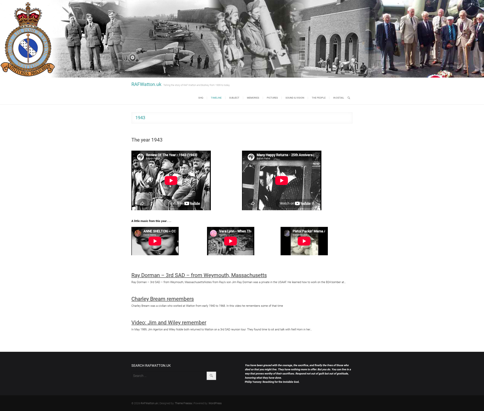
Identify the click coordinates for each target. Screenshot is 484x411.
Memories (253, 97)
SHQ (200, 97)
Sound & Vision (294, 97)
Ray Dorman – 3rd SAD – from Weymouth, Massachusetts (199, 275)
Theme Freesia (183, 403)
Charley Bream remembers (162, 299)
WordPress (215, 403)
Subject (234, 97)
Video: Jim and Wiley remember (168, 322)
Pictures (272, 97)
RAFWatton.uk (146, 84)
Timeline (216, 97)
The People (319, 97)
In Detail (338, 97)
